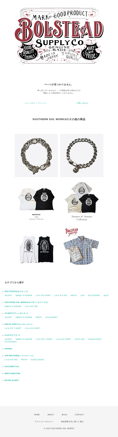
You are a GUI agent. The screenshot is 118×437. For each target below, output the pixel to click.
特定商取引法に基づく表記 (72, 422)
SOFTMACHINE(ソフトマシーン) (19, 356)
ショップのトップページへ (35, 103)
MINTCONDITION (12, 373)
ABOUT (50, 415)
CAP (82, 295)
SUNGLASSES (94, 339)
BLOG (64, 415)
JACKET (8, 295)
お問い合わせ (82, 103)
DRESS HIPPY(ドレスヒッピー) (18, 324)
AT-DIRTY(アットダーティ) (16, 313)
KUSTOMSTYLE (12, 367)
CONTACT (79, 415)
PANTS (74, 295)
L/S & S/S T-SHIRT (13, 328)
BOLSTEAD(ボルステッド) (16, 291)
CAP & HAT (80, 339)
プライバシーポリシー (44, 422)
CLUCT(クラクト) (12, 335)
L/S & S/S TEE (60, 295)
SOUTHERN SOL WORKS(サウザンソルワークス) (26, 302)
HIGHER (8, 349)
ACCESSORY (94, 295)
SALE (106, 295)
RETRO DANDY (12, 380)
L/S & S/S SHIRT (43, 295)
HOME (37, 415)
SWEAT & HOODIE (24, 295)
